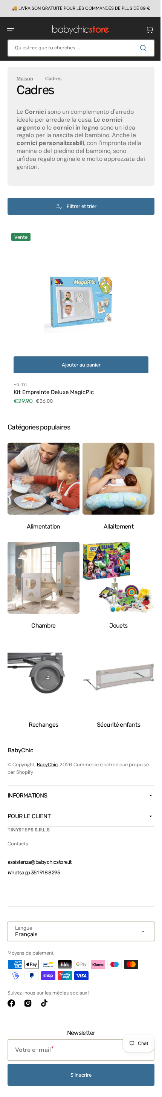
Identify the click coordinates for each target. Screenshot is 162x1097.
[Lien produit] (78, 317)
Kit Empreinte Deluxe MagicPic (54, 386)
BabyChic (47, 764)
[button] (10, 29)
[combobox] (78, 47)
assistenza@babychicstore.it (40, 862)
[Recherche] (139, 47)
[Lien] (78, 8)
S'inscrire (78, 1075)
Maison (25, 78)
